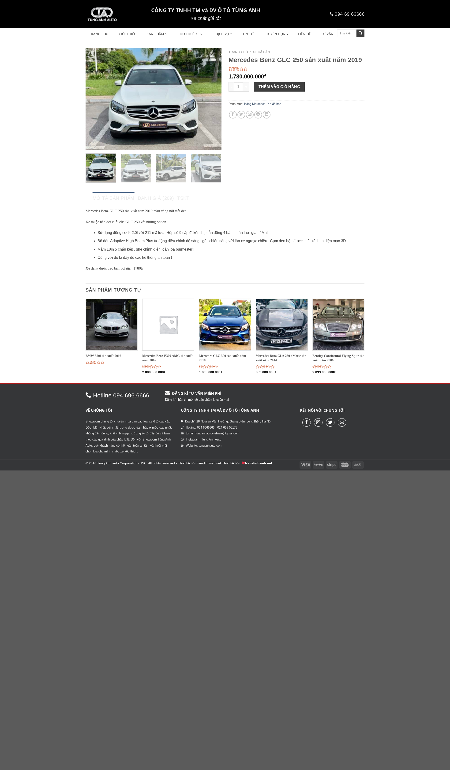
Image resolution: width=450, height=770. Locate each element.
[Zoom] (91, 144)
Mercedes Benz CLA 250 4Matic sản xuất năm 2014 (281, 358)
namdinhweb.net (208, 463)
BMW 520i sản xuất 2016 (103, 356)
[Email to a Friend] (250, 114)
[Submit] (360, 33)
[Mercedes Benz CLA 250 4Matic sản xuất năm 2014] (282, 324)
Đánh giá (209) (156, 198)
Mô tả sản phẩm (114, 198)
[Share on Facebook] (233, 114)
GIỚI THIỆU (128, 34)
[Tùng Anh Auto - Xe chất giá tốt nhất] (115, 14)
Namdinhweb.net (258, 463)
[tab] (114, 198)
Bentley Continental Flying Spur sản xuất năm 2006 (338, 358)
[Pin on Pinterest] (258, 114)
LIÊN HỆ (304, 34)
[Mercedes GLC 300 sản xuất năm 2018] (225, 324)
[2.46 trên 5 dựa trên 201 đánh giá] (296, 69)
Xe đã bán (261, 52)
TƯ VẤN (327, 34)
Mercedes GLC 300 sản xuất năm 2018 (222, 358)
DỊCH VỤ (222, 34)
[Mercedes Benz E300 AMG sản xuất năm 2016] (168, 324)
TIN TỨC (249, 34)
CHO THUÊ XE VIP (191, 34)
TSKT (183, 198)
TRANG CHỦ (99, 34)
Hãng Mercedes (255, 104)
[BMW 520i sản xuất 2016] (111, 324)
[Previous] (94, 99)
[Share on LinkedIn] (266, 114)
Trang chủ (238, 52)
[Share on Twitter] (241, 114)
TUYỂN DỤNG (277, 34)
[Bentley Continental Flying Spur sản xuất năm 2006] (338, 324)
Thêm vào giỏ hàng (279, 87)
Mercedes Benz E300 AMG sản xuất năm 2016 (167, 358)
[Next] (213, 99)
